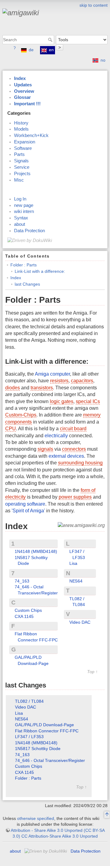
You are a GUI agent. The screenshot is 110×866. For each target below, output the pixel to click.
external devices (66, 456)
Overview (24, 91)
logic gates (61, 401)
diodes (12, 387)
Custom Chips (28, 610)
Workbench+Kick (31, 135)
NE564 (75, 581)
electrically (56, 435)
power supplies (75, 497)
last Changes (27, 284)
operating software (25, 504)
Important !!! (27, 103)
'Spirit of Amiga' (28, 510)
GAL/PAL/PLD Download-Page (44, 724)
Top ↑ (92, 671)
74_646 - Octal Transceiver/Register (50, 760)
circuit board (73, 428)
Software (23, 148)
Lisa (73, 563)
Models (21, 129)
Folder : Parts (23, 264)
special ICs (88, 401)
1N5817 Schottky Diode (38, 748)
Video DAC (79, 622)
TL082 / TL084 (29, 701)
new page (23, 205)
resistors (59, 380)
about (19, 224)
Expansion (24, 141)
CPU (10, 428)
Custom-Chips (20, 414)
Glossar (22, 97)
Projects (22, 173)
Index (20, 78)
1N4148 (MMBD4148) (36, 551)
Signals (21, 160)
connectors (74, 449)
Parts (19, 154)
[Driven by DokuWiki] (29, 240)
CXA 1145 (24, 616)
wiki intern (24, 211)
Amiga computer (52, 374)
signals (45, 449)
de (31, 49)
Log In (20, 199)
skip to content (93, 5)
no (103, 60)
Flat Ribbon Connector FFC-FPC (47, 730)
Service (21, 167)
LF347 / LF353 (29, 736)
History (21, 123)
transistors (42, 387)
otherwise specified (35, 818)
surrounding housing (80, 462)
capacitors (82, 380)
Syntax (21, 217)
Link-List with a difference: (40, 271)
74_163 (22, 581)
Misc (19, 180)
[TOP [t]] (107, 814)
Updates (23, 84)
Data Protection (29, 230)
